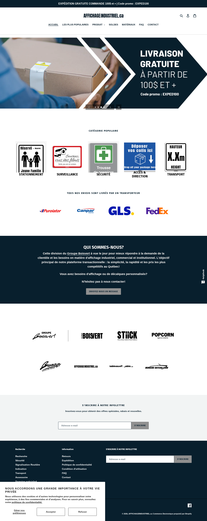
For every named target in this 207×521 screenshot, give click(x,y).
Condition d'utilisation (74, 469)
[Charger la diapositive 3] (101, 107)
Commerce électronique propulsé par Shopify (172, 514)
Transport (20, 473)
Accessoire (21, 477)
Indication (21, 469)
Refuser (82, 511)
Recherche (21, 456)
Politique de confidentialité (77, 464)
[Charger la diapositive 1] (96, 107)
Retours (66, 456)
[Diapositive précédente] (89, 107)
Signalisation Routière (27, 464)
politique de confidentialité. (27, 502)
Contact (66, 477)
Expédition (68, 460)
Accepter (51, 511)
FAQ (64, 473)
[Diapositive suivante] (110, 107)
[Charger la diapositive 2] (98, 107)
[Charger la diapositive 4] (104, 107)
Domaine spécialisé (26, 481)
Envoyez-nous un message (103, 291)
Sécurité (19, 460)
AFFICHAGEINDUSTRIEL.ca (140, 514)
